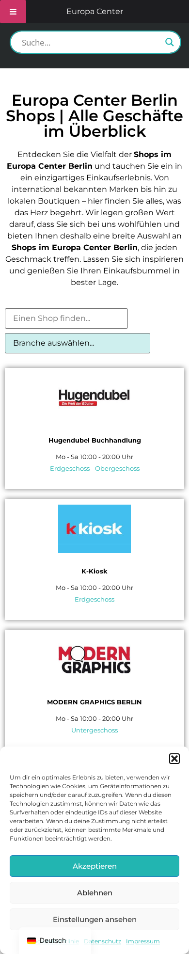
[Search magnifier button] (169, 42)
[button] (174, 758)
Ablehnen (94, 892)
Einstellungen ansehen (95, 919)
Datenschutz (102, 941)
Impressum (143, 941)
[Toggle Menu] (13, 11)
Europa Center (94, 11)
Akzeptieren (95, 866)
